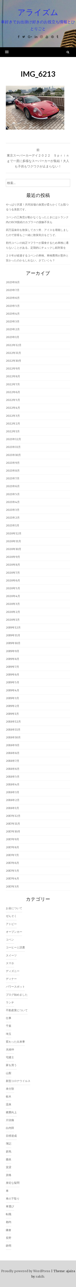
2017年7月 (12, 855)
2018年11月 (13, 729)
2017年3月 (12, 886)
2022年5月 (13, 400)
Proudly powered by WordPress (25, 1271)
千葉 (8, 1026)
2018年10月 (13, 737)
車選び (10, 1206)
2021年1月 (12, 525)
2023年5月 (13, 306)
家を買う (11, 1065)
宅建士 (10, 1057)
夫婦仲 (10, 1049)
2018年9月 (12, 745)
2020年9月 (13, 557)
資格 (8, 1175)
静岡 (8, 1245)
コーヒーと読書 (15, 947)
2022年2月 (13, 423)
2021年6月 (13, 486)
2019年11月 (13, 635)
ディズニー (12, 971)
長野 (8, 1238)
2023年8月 (13, 282)
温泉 (8, 1104)
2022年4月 (13, 407)
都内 (8, 1222)
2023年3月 (12, 321)
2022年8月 (13, 376)
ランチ (10, 1002)
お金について (14, 908)
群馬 (8, 1151)
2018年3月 (12, 792)
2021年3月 (12, 510)
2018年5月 (12, 776)
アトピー (11, 924)
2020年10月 (13, 549)
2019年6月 (12, 674)
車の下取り (12, 1198)
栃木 (8, 1096)
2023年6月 (13, 298)
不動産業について (17, 1010)
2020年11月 (13, 541)
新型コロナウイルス (18, 1081)
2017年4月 (12, 878)
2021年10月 (13, 455)
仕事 (8, 1018)
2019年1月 (12, 714)
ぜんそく (11, 916)
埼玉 (8, 1034)
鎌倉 (8, 1230)
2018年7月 (12, 761)
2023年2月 (13, 329)
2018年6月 (12, 769)
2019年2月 (12, 706)
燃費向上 (11, 1112)
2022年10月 (13, 360)
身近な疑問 (12, 1183)
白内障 (10, 1128)
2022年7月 (13, 384)
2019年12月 (13, 627)
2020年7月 (13, 572)
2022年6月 (13, 392)
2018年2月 (12, 800)
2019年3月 (12, 698)
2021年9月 (13, 463)
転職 (8, 1214)
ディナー (11, 979)
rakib (40, 1276)
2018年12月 (13, 721)
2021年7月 (12, 478)
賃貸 (8, 1167)
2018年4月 (12, 784)
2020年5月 (13, 588)
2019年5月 (12, 682)
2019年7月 (12, 666)
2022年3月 (13, 415)
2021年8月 (13, 470)
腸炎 (8, 1159)
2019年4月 (12, 690)
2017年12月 (13, 816)
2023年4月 (13, 313)
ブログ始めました (17, 994)
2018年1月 (12, 808)
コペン (10, 939)
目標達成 (11, 1135)
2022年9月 (13, 368)
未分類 (10, 1088)
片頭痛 (10, 1120)
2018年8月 (12, 753)
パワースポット (15, 986)
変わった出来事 (15, 1041)
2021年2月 (13, 517)
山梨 (8, 1073)
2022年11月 (13, 353)
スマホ (10, 963)
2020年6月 (13, 580)
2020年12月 (13, 533)
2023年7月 (12, 290)
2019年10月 (13, 643)
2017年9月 (12, 839)
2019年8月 (12, 659)
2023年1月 (12, 337)
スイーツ (11, 955)
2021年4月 (13, 502)
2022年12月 (13, 345)
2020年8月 (13, 564)
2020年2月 (13, 612)
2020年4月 (13, 596)
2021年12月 (13, 439)
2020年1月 (13, 619)
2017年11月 (13, 823)
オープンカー (14, 932)
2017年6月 (12, 863)
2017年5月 (12, 870)
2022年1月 (13, 431)
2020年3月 (13, 604)
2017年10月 (13, 831)
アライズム (38, 12)
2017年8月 (12, 847)
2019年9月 (12, 651)
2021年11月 (13, 447)
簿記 (8, 1143)
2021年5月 (13, 494)
